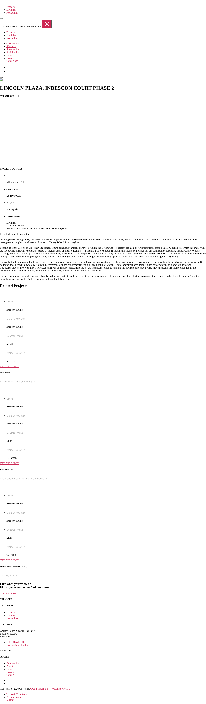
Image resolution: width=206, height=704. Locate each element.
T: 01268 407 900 (15, 642)
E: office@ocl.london (17, 645)
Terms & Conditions (16, 694)
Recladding (12, 12)
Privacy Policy (13, 697)
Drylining (11, 9)
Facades (10, 6)
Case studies (12, 43)
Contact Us (12, 60)
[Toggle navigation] (1, 18)
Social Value (12, 52)
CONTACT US (8, 593)
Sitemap (10, 700)
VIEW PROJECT (9, 366)
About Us (11, 46)
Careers (10, 58)
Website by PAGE (61, 688)
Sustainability (13, 49)
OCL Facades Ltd (39, 688)
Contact (10, 674)
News (9, 55)
